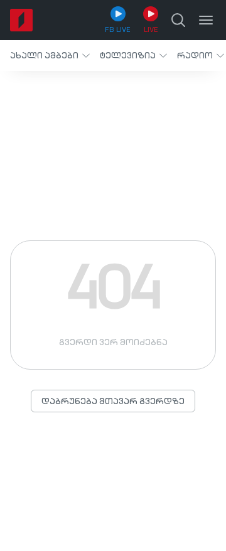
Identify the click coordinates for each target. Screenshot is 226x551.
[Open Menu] (206, 20)
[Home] (21, 20)
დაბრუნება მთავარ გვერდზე (113, 401)
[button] (50, 55)
